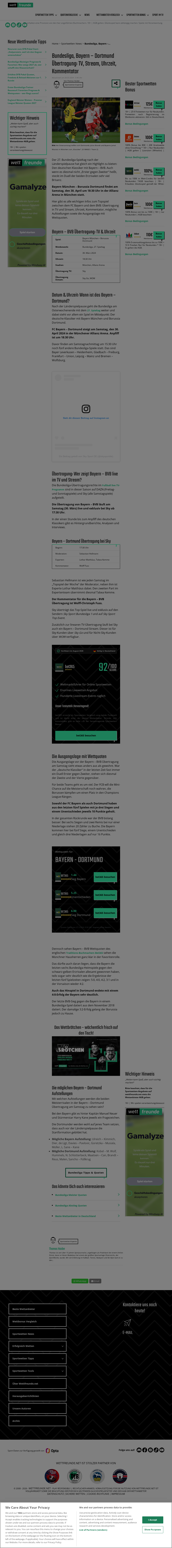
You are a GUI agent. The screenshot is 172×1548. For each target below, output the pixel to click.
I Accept (152, 1519)
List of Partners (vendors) (93, 1529)
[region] (86, 1525)
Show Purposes (152, 1529)
